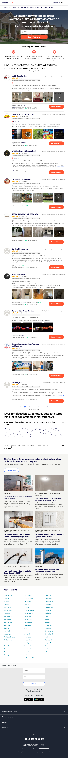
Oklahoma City (29, 658)
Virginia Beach (50, 643)
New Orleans (28, 598)
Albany (26, 628)
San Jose (7, 625)
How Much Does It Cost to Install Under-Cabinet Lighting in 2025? (17, 536)
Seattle (47, 646)
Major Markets (10, 589)
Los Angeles (8, 610)
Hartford (7, 631)
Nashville (48, 613)
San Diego (7, 619)
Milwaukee (48, 652)
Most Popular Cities (8, 665)
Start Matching (34, 37)
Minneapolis (28, 613)
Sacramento (8, 616)
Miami (6, 643)
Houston (48, 628)
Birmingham (8, 595)
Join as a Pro (56, 2)
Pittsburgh (48, 604)
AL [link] (10, 7)
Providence (49, 607)
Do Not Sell (35, 745)
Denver (6, 628)
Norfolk (47, 637)
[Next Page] (48, 407)
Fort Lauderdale (9, 637)
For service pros (7, 717)
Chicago (7, 655)
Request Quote (56, 107)
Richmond (48, 640)
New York (27, 631)
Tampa (6, 649)
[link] (34, 78)
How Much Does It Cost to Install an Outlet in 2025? (18, 498)
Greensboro (28, 640)
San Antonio (49, 631)
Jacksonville (8, 640)
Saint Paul (27, 616)
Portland (48, 595)
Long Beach (8, 607)
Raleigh (27, 643)
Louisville (27, 595)
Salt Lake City (49, 634)
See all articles (11, 470)
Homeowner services (9, 711)
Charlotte (27, 637)
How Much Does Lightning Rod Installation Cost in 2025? (47, 571)
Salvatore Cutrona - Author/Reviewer (47, 494)
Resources (5, 722)
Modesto (7, 613)
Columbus (27, 655)
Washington (8, 634)
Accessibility (42, 745)
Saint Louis (28, 622)
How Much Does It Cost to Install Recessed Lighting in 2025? (48, 499)
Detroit (26, 607)
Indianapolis (8, 658)
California (29, 745)
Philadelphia (49, 601)
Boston (26, 604)
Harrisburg (48, 598)
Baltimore (27, 601)
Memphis (48, 610)
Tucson (6, 601)
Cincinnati (27, 649)
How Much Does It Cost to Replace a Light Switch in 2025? (49, 536)
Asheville (27, 634)
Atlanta (6, 652)
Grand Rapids (29, 610)
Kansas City (28, 619)
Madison (48, 649)
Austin (47, 616)
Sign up (34, 684)
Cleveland (27, 652)
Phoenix (6, 598)
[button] (17, 97)
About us (5, 728)
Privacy (24, 745)
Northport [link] (16, 7)
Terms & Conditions (44, 748)
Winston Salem (29, 646)
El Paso (47, 622)
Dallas (47, 619)
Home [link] (5, 7)
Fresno (6, 604)
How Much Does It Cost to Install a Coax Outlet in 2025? (17, 572)
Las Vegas (27, 625)
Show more (60, 167)
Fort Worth (48, 625)
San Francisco (8, 622)
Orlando (7, 646)
